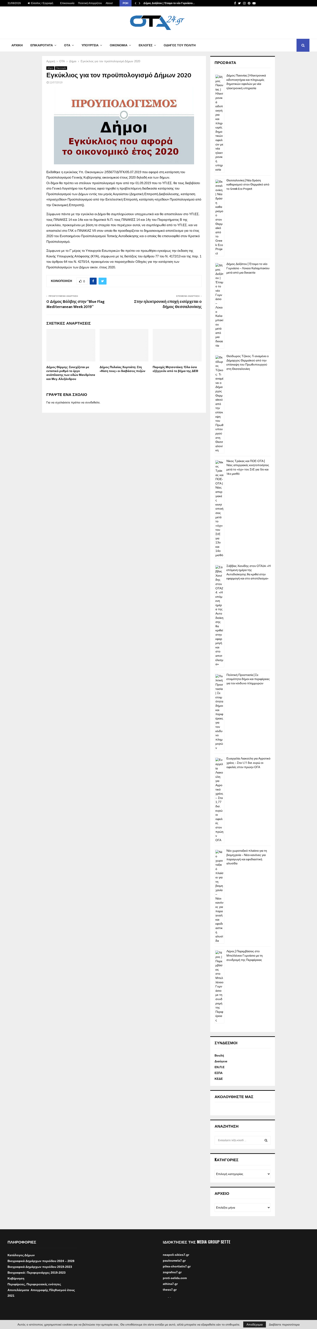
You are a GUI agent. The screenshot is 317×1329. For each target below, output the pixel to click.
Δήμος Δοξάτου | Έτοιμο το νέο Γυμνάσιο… (169, 3)
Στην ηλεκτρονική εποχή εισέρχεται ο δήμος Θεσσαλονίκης (168, 304)
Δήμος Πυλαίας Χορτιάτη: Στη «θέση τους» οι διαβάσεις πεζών (122, 369)
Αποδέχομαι (254, 1324)
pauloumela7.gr (174, 1267)
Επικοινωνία (67, 3)
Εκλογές (145, 45)
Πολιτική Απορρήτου (90, 3)
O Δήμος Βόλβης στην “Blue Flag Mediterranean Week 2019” (75, 304)
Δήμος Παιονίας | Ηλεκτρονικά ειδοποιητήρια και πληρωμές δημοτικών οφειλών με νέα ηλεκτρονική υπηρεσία (246, 82)
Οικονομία (118, 45)
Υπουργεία (90, 45)
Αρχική (17, 45)
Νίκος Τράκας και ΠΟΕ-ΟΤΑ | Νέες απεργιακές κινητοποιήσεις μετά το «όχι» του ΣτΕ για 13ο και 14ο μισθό (247, 467)
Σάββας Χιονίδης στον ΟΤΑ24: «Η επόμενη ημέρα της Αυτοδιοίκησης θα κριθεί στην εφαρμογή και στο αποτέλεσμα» (248, 572)
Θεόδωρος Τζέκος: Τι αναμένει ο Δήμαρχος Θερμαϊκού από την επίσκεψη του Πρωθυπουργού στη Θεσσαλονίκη (247, 362)
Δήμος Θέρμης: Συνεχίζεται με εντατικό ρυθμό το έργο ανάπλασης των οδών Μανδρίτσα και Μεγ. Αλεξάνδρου (70, 373)
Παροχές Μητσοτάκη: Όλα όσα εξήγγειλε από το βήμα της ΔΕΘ (175, 369)
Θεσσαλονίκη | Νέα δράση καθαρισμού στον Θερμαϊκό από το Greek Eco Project (247, 184)
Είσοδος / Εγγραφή (41, 3)
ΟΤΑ (67, 45)
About (109, 3)
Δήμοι (50, 68)
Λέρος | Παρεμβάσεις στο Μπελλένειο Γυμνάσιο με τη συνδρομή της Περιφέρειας (244, 955)
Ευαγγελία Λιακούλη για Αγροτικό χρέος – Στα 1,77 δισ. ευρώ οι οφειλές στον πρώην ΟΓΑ (248, 762)
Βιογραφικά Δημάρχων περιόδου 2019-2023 (40, 1266)
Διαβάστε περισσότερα (284, 1324)
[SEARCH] (266, 1140)
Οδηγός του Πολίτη (180, 45)
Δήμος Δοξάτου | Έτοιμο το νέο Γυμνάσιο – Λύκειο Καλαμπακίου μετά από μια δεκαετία (248, 268)
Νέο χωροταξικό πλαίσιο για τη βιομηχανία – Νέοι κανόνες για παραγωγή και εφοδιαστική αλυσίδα (246, 857)
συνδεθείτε (92, 402)
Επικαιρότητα (41, 45)
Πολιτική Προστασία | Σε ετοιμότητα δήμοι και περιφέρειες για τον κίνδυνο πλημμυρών (248, 679)
